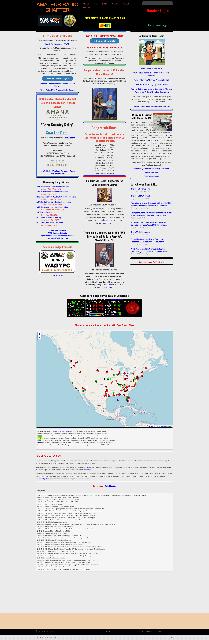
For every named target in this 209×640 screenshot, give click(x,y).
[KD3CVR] (137, 377)
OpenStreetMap (160, 426)
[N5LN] (117, 395)
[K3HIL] (135, 379)
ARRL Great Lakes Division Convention (52, 191)
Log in (171, 637)
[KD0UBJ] (112, 369)
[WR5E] (96, 382)
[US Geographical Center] (104, 379)
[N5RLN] (109, 396)
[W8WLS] (127, 378)
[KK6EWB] (118, 400)
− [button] (39, 337)
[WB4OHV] (127, 387)
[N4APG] (124, 395)
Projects (115, 3)
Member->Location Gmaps (62, 431)
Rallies (104, 3)
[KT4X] (126, 391)
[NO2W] (133, 374)
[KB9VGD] (119, 374)
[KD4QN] (120, 395)
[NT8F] (127, 376)
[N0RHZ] (83, 391)
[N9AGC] (146, 368)
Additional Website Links (58, 238)
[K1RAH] (124, 386)
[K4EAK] (124, 389)
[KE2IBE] (137, 379)
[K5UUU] (96, 381)
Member (126, 3)
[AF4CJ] (135, 386)
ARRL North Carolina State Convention (52, 207)
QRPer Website (151, 172)
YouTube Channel (152, 176)
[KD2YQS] (138, 378)
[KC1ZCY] (142, 376)
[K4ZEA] (129, 398)
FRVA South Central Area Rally (49, 217)
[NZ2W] (123, 386)
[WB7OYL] (71, 367)
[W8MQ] (117, 375)
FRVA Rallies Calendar (57, 230)
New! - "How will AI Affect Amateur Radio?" (151, 80)
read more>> (107, 223)
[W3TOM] (134, 381)
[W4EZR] (129, 386)
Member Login (157, 10)
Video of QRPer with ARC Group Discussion (151, 169)
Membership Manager (44, 479)
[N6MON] (72, 383)
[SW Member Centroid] (87, 387)
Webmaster (88, 470)
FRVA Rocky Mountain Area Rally (50, 223)
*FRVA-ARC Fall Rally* (45, 212)
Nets (95, 3)
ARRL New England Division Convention (53, 186)
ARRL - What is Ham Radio (151, 68)
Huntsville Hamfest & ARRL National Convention (56, 197)
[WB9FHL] (116, 381)
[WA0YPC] (127, 397)
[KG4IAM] (125, 391)
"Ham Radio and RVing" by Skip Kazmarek (151, 84)
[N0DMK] (98, 371)
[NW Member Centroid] (77, 362)
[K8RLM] (124, 374)
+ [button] (39, 334)
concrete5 (48, 637)
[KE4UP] (135, 384)
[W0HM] (111, 379)
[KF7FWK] (83, 388)
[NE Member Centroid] (128, 374)
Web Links (86, 7)
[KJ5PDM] (104, 396)
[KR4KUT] (121, 390)
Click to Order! (57, 275)
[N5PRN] (113, 393)
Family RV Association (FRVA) (57, 44)
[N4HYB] (123, 389)
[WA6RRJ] (76, 363)
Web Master (110, 486)
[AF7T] (127, 390)
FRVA (108, 631)
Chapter (86, 3)
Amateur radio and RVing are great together (152, 106)
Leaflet (151, 426)
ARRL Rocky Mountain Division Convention (54, 202)
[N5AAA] (121, 386)
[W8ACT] (124, 379)
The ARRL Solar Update (140, 189)
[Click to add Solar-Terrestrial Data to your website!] (104, 307)
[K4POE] (80, 372)
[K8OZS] (132, 387)
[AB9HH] (119, 372)
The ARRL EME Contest (140, 196)
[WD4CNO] (127, 399)
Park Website (69, 138)
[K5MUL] (107, 396)
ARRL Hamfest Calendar (57, 233)
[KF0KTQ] (107, 372)
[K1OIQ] (85, 390)
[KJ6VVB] (76, 388)
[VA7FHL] (71, 361)
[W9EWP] (112, 383)
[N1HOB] (106, 387)
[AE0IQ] (112, 382)
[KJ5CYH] (106, 393)
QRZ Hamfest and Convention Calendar (57, 235)
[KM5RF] (107, 392)
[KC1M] (123, 388)
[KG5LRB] (118, 384)
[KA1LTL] (142, 372)
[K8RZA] (127, 400)
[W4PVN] (114, 395)
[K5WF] (97, 370)
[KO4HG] (121, 385)
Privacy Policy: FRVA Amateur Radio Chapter (57, 90)
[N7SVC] (74, 366)
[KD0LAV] (114, 375)
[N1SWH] (128, 401)
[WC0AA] (108, 379)
